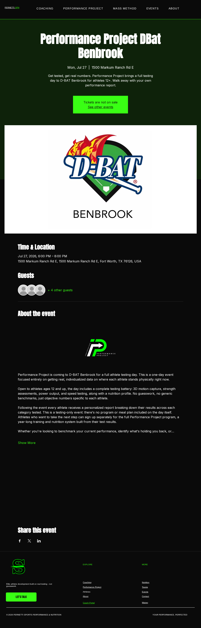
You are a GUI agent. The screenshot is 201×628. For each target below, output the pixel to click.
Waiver (145, 603)
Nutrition (145, 582)
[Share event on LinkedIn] (39, 540)
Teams (145, 587)
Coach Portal (89, 603)
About (85, 596)
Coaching (87, 582)
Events (145, 592)
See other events (100, 107)
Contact (145, 596)
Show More (27, 443)
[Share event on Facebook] (20, 540)
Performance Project (92, 587)
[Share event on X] (29, 540)
